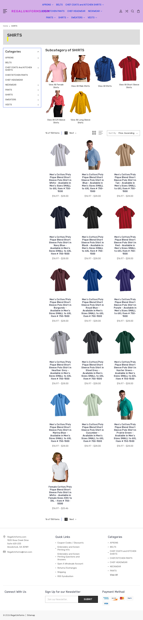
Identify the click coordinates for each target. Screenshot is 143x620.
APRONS (46, 4)
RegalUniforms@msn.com (19, 552)
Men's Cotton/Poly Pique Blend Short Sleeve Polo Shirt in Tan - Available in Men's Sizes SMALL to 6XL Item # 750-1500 (125, 183)
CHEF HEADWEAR (76, 11)
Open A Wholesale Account (70, 563)
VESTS (91, 17)
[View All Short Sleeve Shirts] (129, 68)
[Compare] (126, 13)
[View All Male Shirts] (80, 68)
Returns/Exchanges (67, 568)
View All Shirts (105, 86)
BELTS (59, 4)
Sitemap (31, 615)
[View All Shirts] (105, 68)
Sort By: (112, 133)
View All (114, 575)
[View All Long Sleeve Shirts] (80, 103)
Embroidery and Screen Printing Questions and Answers (68, 557)
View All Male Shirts (80, 86)
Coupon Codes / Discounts (70, 543)
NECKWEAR (94, 11)
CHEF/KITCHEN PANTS (53, 11)
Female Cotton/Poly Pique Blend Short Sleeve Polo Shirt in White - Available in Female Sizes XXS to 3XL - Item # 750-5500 (60, 495)
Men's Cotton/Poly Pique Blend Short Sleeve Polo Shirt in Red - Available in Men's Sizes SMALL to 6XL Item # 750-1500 (125, 245)
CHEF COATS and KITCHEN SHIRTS (83, 4)
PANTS (49, 17)
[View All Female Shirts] (56, 68)
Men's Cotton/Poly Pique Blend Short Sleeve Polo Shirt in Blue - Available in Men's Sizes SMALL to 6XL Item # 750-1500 (92, 183)
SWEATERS (77, 17)
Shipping (61, 572)
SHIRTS (62, 17)
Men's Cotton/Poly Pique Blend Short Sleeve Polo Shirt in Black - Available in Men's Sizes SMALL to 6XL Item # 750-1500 (92, 245)
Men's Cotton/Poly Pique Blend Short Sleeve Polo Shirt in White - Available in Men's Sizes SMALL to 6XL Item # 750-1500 (60, 183)
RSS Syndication (65, 576)
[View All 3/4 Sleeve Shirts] (56, 103)
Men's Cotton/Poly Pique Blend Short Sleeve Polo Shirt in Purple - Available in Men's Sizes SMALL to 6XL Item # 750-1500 (125, 307)
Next (71, 133)
